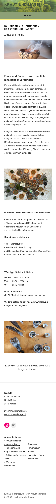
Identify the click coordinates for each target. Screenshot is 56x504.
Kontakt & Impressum (14, 493)
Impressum (34, 447)
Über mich (34, 458)
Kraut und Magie (22, 4)
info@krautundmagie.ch (15, 305)
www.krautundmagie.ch (15, 414)
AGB (31, 451)
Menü (29, 15)
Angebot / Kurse (36, 454)
